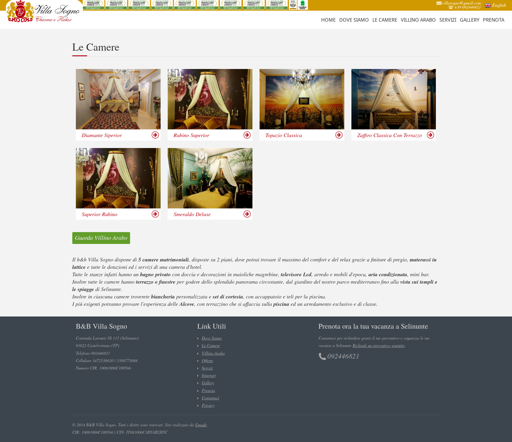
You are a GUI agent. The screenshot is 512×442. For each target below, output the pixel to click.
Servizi (447, 20)
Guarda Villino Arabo (101, 237)
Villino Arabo (418, 20)
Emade (201, 424)
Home (328, 20)
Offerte (207, 360)
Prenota (493, 20)
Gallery (469, 20)
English (499, 5)
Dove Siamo (354, 20)
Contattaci (210, 398)
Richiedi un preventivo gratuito (379, 345)
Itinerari (209, 375)
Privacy (208, 405)
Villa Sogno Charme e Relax (44, 11)
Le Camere (384, 20)
